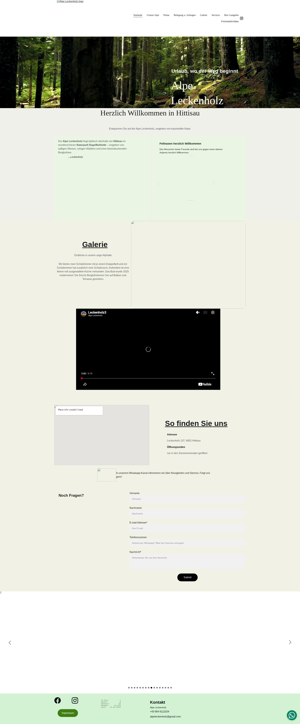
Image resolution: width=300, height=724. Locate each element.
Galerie (203, 15)
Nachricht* (135, 552)
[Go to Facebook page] (57, 700)
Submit (187, 577)
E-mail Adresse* (138, 522)
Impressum (68, 713)
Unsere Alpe (153, 15)
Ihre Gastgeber (231, 15)
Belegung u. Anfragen (185, 15)
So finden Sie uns (196, 423)
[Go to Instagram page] (241, 18)
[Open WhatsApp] (292, 715)
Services (216, 15)
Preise (166, 15)
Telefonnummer (138, 537)
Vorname (135, 493)
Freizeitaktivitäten (230, 21)
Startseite (137, 15)
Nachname (136, 508)
